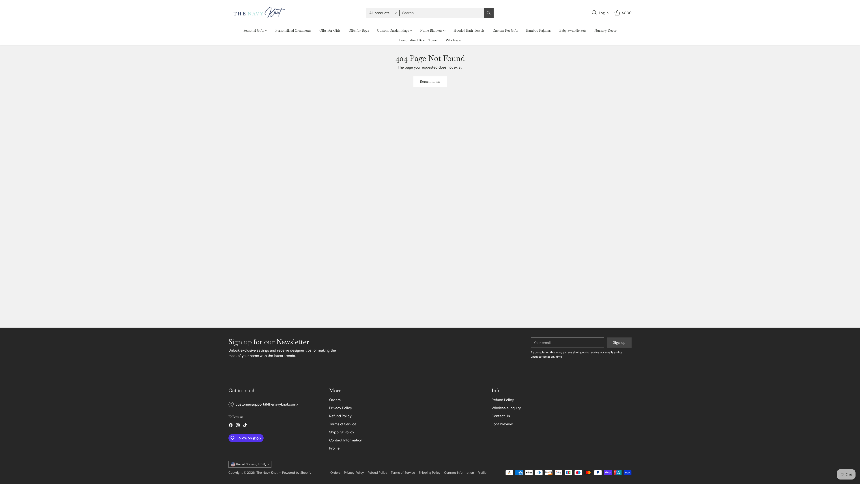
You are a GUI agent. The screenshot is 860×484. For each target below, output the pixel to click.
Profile (334, 448)
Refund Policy (340, 416)
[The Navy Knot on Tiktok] (245, 425)
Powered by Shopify (296, 473)
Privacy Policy (340, 408)
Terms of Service (342, 424)
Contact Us (501, 416)
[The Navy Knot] (258, 13)
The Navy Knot (267, 473)
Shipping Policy (341, 432)
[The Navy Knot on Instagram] (238, 425)
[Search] (489, 13)
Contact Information (345, 440)
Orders (335, 400)
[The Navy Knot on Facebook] (230, 425)
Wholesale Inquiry (506, 408)
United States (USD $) (251, 464)
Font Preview (502, 424)
